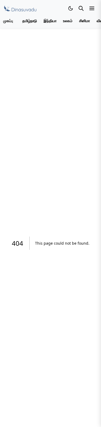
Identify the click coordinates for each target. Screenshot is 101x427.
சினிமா (84, 21)
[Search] (81, 8)
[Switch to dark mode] (70, 8)
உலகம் (67, 21)
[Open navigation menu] (92, 8)
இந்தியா (50, 21)
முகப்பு (8, 21)
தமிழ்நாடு (29, 21)
